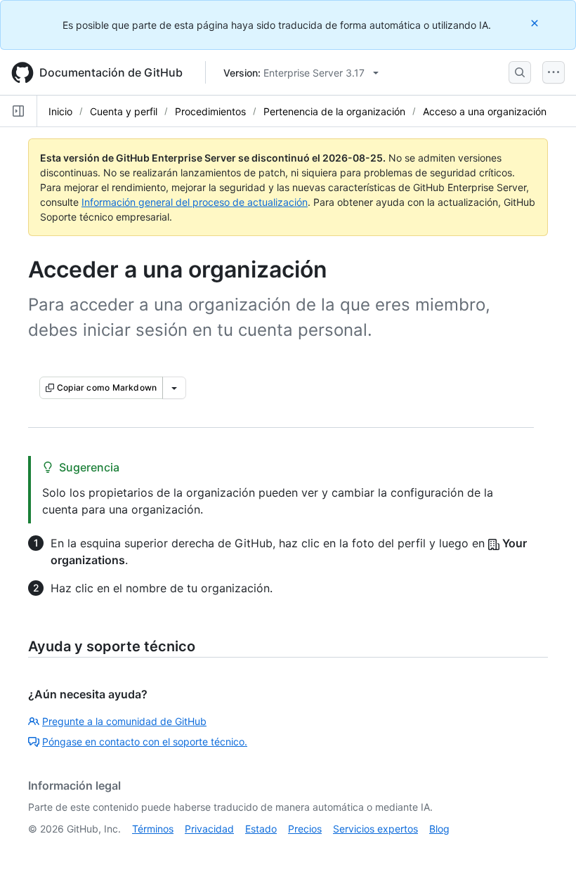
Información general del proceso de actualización (194, 202)
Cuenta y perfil (123, 111)
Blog (439, 829)
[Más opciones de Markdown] (174, 388)
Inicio (60, 111)
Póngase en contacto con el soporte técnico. (144, 742)
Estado (261, 829)
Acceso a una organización (484, 111)
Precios (305, 829)
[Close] (536, 23)
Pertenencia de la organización (334, 111)
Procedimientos (210, 111)
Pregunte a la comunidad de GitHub (124, 721)
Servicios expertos (375, 829)
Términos (153, 829)
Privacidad (209, 829)
